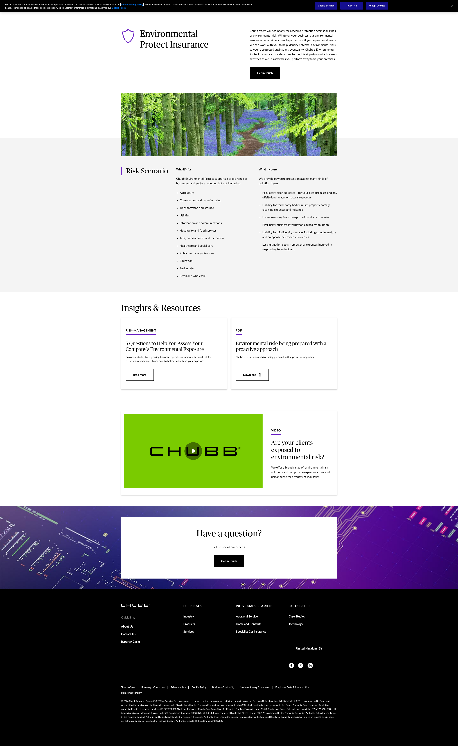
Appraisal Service (247, 616)
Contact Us (128, 634)
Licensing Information (153, 687)
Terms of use (128, 687)
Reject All (352, 6)
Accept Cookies (377, 6)
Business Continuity (223, 687)
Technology (296, 624)
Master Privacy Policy (132, 4)
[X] (300, 665)
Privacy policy (178, 687)
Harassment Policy (131, 693)
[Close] (452, 6)
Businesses (192, 606)
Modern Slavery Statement (255, 687)
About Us (127, 626)
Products (189, 624)
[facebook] (291, 665)
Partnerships (300, 606)
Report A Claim (130, 641)
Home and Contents (248, 624)
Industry (188, 616)
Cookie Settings (326, 6)
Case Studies (297, 616)
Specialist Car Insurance (251, 631)
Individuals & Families (254, 606)
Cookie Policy (199, 687)
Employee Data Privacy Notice (292, 687)
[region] (229, 6)
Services (188, 631)
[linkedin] (310, 665)
